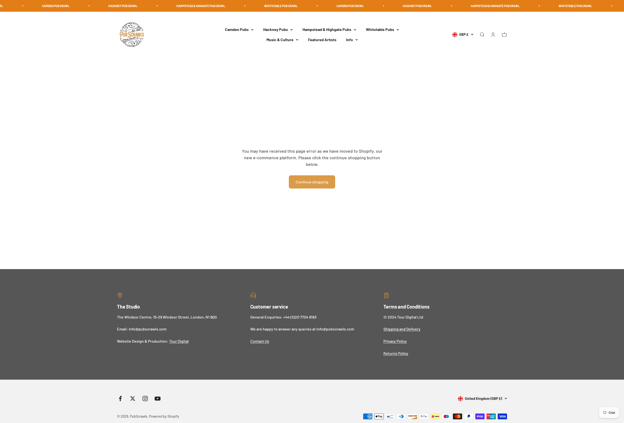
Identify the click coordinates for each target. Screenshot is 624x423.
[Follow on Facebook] (120, 398)
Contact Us (259, 341)
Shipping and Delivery (401, 329)
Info (349, 39)
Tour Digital (179, 341)
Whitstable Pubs (380, 29)
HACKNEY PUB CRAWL (106, 6)
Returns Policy (395, 353)
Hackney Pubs (275, 29)
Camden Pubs (237, 29)
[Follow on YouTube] (157, 398)
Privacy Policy (395, 341)
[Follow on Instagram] (145, 398)
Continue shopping (312, 181)
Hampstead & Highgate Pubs (326, 29)
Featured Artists (322, 39)
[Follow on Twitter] (132, 398)
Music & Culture (279, 39)
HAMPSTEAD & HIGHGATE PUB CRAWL (184, 6)
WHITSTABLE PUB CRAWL (265, 6)
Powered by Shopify (164, 416)
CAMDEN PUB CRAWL (39, 6)
